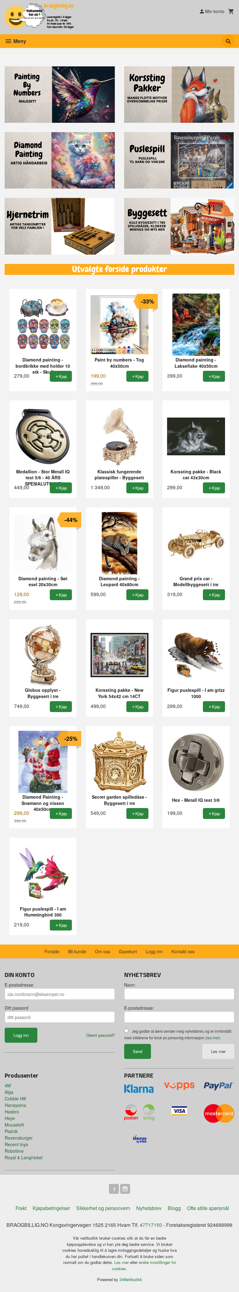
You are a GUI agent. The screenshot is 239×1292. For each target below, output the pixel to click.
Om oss (102, 951)
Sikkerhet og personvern (103, 1208)
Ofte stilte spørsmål (208, 1208)
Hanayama (15, 1105)
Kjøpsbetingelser (51, 1208)
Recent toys (16, 1144)
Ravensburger (19, 1138)
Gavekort (128, 951)
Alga (9, 1092)
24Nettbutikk (131, 1279)
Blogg (174, 1208)
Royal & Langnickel (23, 1157)
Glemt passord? (100, 1035)
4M (8, 1085)
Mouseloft (14, 1125)
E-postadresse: (139, 1008)
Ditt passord (16, 1008)
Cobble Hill (15, 1098)
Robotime (14, 1151)
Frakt (21, 1208)
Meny (19, 41)
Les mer (218, 1051)
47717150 (151, 1224)
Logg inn (154, 951)
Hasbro (12, 1111)
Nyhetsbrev (149, 1208)
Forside (52, 951)
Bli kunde (77, 951)
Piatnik (11, 1131)
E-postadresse (19, 985)
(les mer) (212, 1037)
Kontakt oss (182, 951)
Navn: (130, 985)
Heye (10, 1118)
